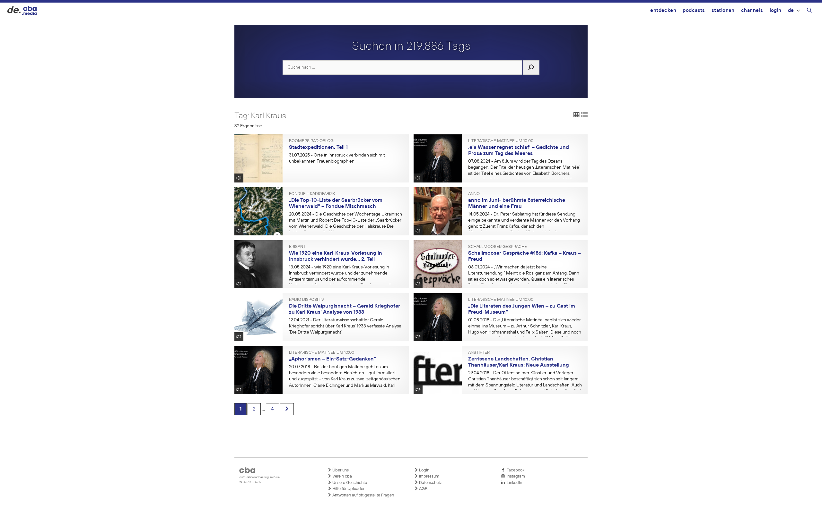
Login (776, 10)
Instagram (515, 476)
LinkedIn (513, 483)
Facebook (514, 470)
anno (474, 194)
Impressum (428, 476)
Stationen (723, 10)
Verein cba (341, 476)
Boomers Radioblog (311, 141)
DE (791, 10)
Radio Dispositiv (306, 300)
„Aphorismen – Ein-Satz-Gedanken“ (332, 359)
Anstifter (479, 353)
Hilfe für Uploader (347, 489)
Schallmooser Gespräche (497, 247)
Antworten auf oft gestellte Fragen (362, 495)
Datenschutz (430, 483)
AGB (422, 489)
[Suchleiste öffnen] (809, 11)
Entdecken (663, 10)
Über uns (340, 470)
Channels (752, 10)
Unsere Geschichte (349, 483)
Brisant (297, 247)
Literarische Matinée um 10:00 (500, 141)
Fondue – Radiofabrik (312, 194)
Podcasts (694, 10)
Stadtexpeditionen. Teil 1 (318, 147)
